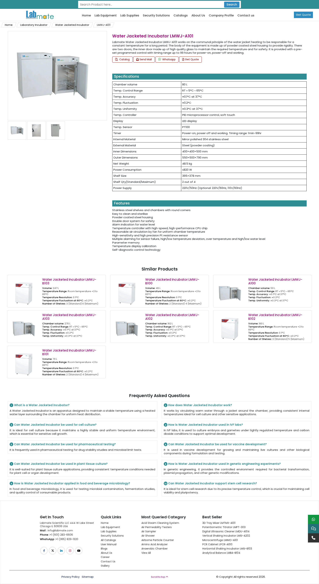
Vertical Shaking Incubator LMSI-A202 (226, 535)
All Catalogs (108, 540)
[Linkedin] (61, 550)
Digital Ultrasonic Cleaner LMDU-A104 (226, 531)
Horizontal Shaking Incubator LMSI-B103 (227, 548)
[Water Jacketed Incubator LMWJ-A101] (52, 75)
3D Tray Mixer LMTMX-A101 (218, 523)
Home (86, 16)
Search (232, 4)
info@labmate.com (56, 530)
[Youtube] (79, 550)
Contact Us (108, 561)
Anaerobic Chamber (154, 548)
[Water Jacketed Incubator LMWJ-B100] (127, 291)
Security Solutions (156, 16)
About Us (198, 16)
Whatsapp (169, 59)
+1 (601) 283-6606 (56, 535)
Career (105, 557)
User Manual (108, 544)
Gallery (105, 565)
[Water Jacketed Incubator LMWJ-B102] (230, 326)
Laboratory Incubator (33, 25)
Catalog (124, 59)
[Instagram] (70, 550)
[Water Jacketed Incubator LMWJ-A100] (230, 291)
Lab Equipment (106, 16)
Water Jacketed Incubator (72, 25)
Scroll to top (158, 577)
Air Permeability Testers (156, 527)
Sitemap (88, 577)
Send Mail (145, 59)
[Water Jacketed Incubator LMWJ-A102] (127, 326)
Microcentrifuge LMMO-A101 (220, 540)
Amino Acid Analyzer (154, 544)
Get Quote (303, 15)
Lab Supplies (129, 16)
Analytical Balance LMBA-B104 (221, 552)
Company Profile (221, 16)
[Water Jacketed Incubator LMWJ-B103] (24, 291)
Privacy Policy (70, 577)
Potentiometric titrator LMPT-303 (224, 527)
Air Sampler (148, 531)
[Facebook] (44, 550)
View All (146, 552)
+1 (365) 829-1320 (59, 539)
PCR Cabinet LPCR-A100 (217, 544)
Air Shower (148, 535)
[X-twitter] (53, 550)
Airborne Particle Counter (157, 540)
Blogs (104, 548)
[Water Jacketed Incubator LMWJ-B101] (24, 362)
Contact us (245, 16)
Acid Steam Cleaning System (160, 523)
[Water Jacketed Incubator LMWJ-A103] (24, 326)
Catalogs (181, 16)
